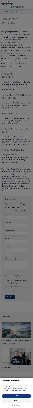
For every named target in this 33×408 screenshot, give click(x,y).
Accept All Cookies (16, 396)
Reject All (16, 400)
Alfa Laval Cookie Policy (18, 390)
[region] (16, 393)
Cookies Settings (16, 405)
